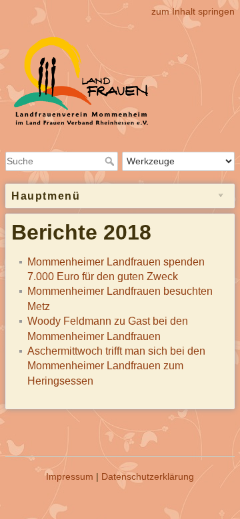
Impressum (69, 476)
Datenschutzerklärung (147, 476)
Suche (111, 161)
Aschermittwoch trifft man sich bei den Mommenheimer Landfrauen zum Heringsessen (116, 366)
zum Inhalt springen (193, 11)
